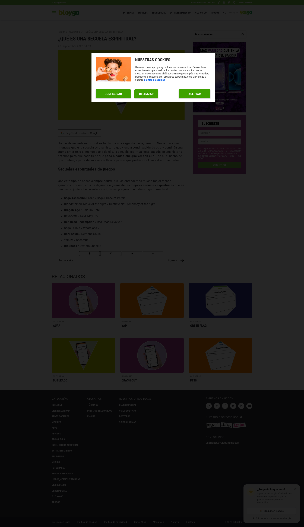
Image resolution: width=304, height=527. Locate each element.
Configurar (113, 94)
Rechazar (146, 94)
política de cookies (154, 79)
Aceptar (194, 94)
